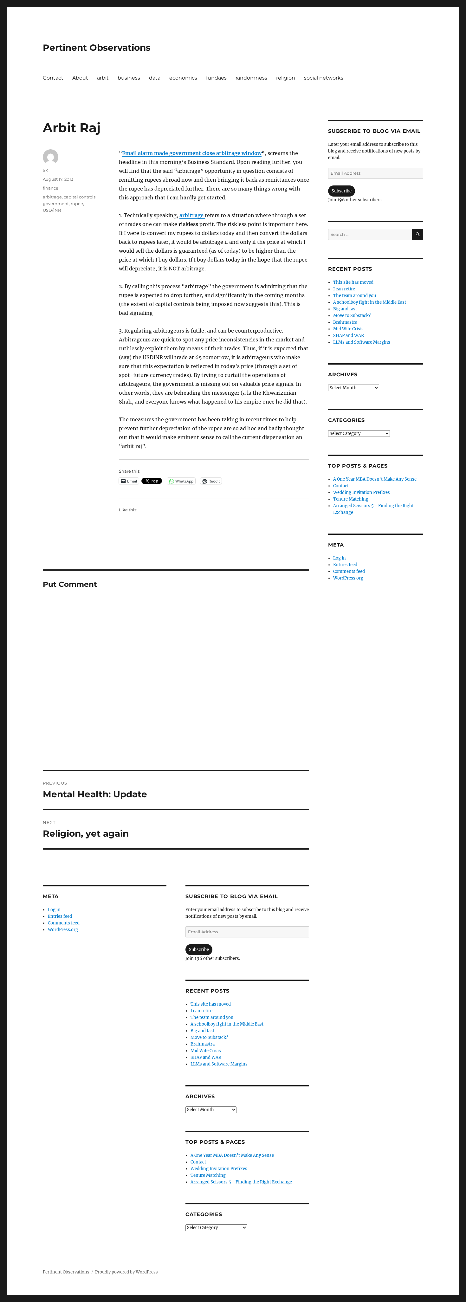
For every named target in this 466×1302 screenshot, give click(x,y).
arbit (103, 78)
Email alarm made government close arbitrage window (192, 153)
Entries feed (60, 916)
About (80, 78)
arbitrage (192, 215)
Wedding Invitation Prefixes (219, 1168)
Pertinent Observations (97, 47)
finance (50, 188)
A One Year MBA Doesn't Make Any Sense (232, 1155)
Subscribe (199, 949)
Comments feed (64, 923)
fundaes (216, 78)
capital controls (79, 196)
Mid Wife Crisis (206, 1050)
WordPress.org (63, 929)
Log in (54, 909)
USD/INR (52, 210)
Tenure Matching (208, 1175)
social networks (323, 78)
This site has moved (211, 1004)
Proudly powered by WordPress (126, 1272)
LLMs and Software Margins (219, 1064)
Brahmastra (203, 1044)
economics (183, 78)
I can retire (201, 1011)
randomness (251, 78)
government (56, 203)
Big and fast (202, 1030)
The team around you (212, 1017)
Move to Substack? (209, 1037)
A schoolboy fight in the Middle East (227, 1024)
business (129, 78)
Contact (53, 78)
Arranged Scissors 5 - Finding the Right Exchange (241, 1182)
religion (285, 78)
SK (45, 170)
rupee (77, 203)
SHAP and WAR (206, 1057)
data (154, 78)
